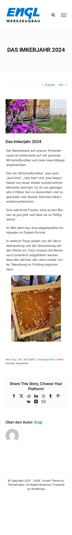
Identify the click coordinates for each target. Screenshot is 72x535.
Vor (61, 85)
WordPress (38, 488)
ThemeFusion (16, 484)
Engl (13, 359)
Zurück (50, 85)
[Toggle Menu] (63, 15)
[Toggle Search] (53, 15)
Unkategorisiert (46, 359)
